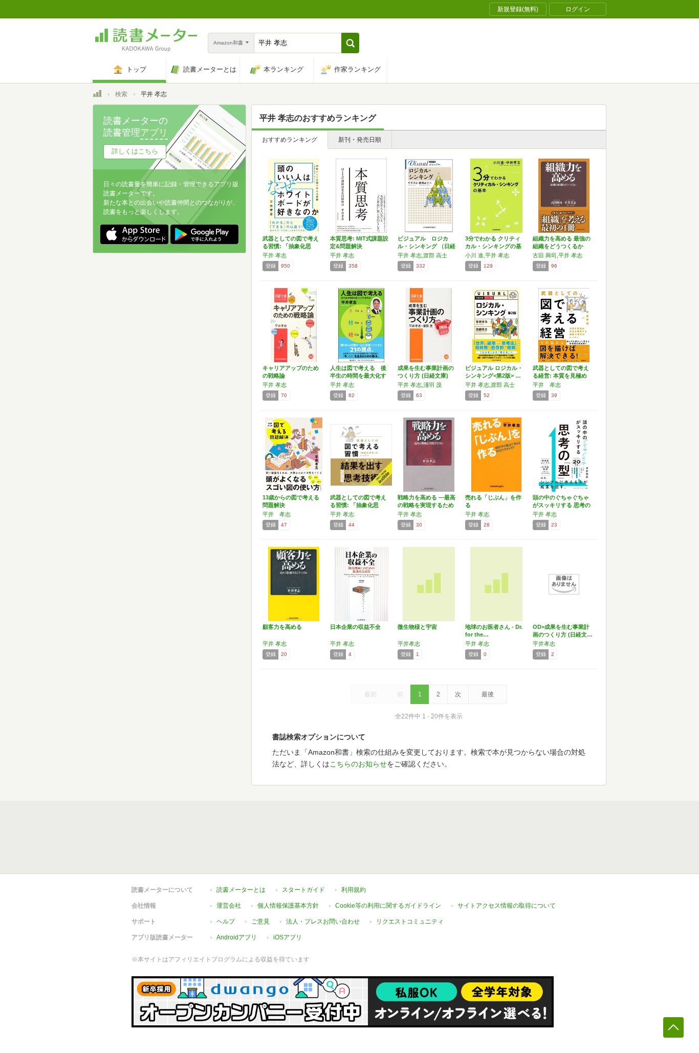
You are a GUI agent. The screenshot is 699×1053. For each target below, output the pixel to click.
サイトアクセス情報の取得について (506, 906)
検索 (121, 94)
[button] (350, 43)
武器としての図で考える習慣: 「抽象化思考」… (291, 246)
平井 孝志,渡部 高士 (422, 255)
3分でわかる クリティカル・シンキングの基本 (493, 246)
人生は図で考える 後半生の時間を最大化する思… (358, 375)
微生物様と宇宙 (417, 627)
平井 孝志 (275, 255)
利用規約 (353, 890)
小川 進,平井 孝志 (487, 255)
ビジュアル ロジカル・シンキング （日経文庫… (426, 246)
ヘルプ (225, 921)
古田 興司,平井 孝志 (557, 255)
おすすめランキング (289, 139)
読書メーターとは (241, 890)
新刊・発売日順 (359, 139)
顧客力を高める (282, 627)
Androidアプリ (236, 937)
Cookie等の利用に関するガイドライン (388, 906)
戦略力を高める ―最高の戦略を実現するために (426, 505)
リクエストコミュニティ (410, 921)
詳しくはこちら (135, 151)
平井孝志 (409, 644)
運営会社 (228, 906)
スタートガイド (303, 890)
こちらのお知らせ (358, 764)
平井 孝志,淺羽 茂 (420, 385)
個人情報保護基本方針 (288, 906)
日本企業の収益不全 (355, 627)
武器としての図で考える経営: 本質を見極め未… (561, 375)
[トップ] (97, 95)
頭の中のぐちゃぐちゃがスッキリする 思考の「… (562, 505)
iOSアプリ (287, 937)
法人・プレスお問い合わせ (323, 921)
